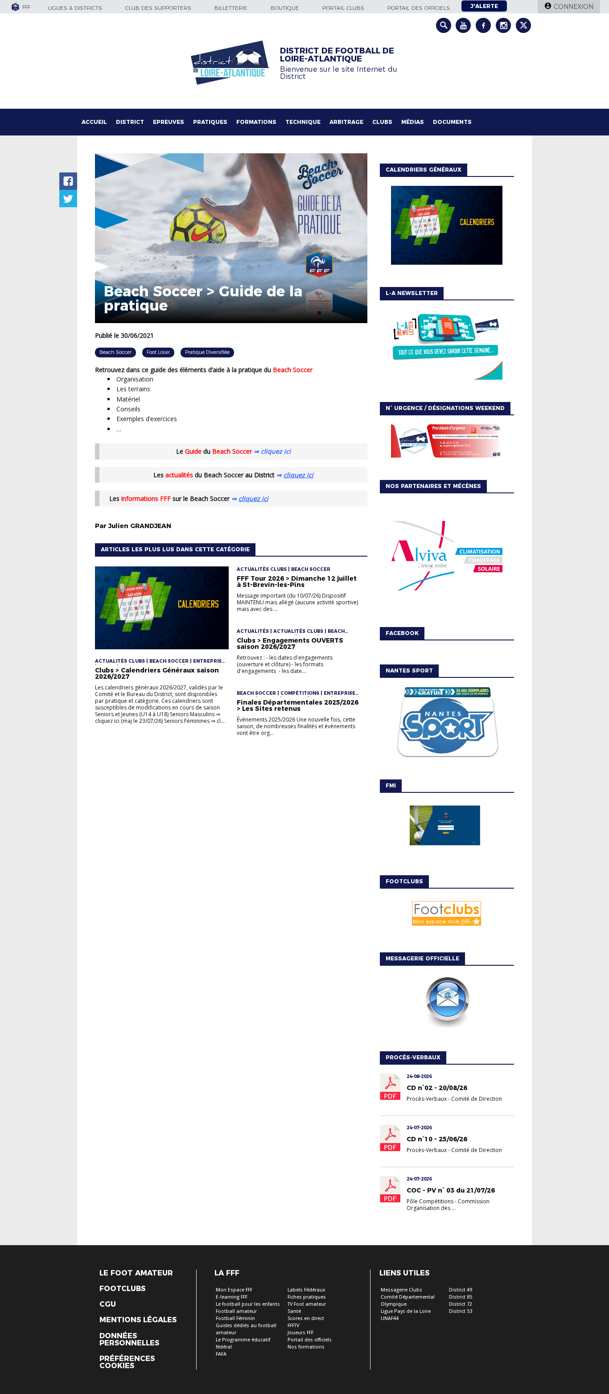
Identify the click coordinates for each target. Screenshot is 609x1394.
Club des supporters (158, 7)
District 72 (460, 1304)
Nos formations (306, 1347)
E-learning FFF (231, 1297)
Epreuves (168, 122)
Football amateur (236, 1311)
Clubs (382, 122)
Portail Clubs (343, 7)
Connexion (573, 7)
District (130, 122)
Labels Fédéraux (306, 1290)
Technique (303, 122)
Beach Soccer (115, 352)
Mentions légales (138, 1320)
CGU (107, 1304)
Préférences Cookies (127, 1362)
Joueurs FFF (300, 1333)
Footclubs (122, 1288)
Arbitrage (346, 122)
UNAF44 (390, 1318)
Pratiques (210, 122)
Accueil (94, 122)
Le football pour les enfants (248, 1304)
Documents (452, 122)
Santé (294, 1311)
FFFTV (293, 1325)
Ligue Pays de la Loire (406, 1311)
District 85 (460, 1297)
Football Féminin (235, 1318)
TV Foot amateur (307, 1304)
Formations (256, 122)
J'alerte (484, 6)
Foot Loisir (158, 352)
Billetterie (230, 7)
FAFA (221, 1354)
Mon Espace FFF (234, 1290)
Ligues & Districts (75, 7)
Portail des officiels (418, 7)
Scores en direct (306, 1318)
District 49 (460, 1290)
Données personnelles (129, 1339)
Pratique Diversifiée (207, 352)
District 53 (460, 1311)
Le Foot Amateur (136, 1273)
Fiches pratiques (307, 1297)
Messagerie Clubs (401, 1290)
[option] (447, 558)
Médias (412, 122)
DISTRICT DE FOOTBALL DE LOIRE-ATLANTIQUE (337, 55)
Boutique (285, 7)
